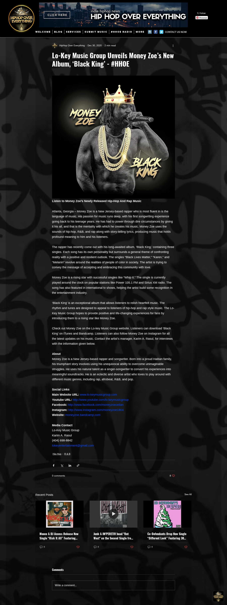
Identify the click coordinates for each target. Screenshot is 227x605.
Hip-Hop (57, 454)
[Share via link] (78, 465)
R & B (67, 454)
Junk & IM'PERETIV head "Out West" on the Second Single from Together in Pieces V (113, 536)
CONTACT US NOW (176, 31)
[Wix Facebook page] (156, 32)
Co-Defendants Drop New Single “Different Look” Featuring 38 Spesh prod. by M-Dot (166, 536)
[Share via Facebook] (53, 465)
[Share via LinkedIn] (69, 465)
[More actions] (173, 45)
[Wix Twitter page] (161, 32)
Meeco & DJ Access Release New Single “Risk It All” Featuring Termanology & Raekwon (59, 536)
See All (188, 494)
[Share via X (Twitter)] (61, 465)
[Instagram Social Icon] (150, 32)
